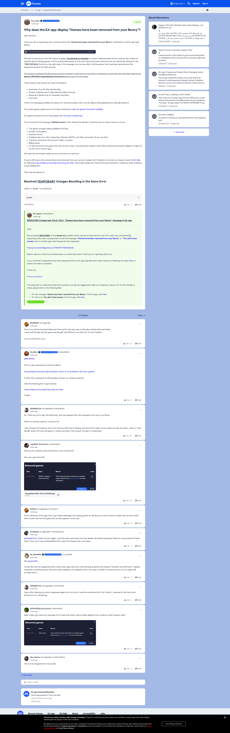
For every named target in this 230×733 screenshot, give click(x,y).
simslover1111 (163, 123)
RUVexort (162, 86)
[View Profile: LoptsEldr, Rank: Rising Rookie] (26, 445)
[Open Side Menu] (22, 3)
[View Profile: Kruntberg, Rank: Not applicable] (26, 533)
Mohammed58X (164, 41)
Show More (27, 675)
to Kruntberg (58, 586)
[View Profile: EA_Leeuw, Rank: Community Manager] (27, 22)
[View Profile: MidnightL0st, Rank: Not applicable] (26, 410)
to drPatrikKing (58, 657)
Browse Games (35, 713)
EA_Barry (34, 352)
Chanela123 (162, 106)
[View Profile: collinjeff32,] (154, 51)
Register (196, 4)
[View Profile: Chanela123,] (154, 96)
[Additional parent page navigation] (32, 10)
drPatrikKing (35, 608)
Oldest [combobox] (141, 315)
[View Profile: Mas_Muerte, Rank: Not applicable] (26, 658)
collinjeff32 (162, 63)
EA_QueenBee (35, 554)
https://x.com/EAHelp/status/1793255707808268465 (50, 247)
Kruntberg (34, 532)
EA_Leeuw (35, 21)
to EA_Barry (53, 509)
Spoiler (29, 197)
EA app (38, 10)
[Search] (188, 3)
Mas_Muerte (35, 657)
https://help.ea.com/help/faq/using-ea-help (54, 163)
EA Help (137, 160)
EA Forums (24, 10)
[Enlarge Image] (83, 52)
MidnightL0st (35, 409)
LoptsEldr (34, 444)
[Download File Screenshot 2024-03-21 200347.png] (58, 494)
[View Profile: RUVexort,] (154, 74)
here (131, 260)
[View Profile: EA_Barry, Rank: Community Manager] (26, 353)
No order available (166, 114)
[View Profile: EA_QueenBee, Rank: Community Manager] (26, 555)
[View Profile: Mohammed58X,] (154, 27)
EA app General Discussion (52, 10)
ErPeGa (33, 509)
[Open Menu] (207, 10)
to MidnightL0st (57, 532)
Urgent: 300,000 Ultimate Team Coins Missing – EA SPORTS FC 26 (180, 26)
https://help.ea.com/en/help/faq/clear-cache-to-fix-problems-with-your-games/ (59, 371)
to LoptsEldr (67, 554)
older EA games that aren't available (87, 109)
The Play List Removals (72, 115)
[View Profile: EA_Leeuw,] (29, 215)
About (75, 713)
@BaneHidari (29, 358)
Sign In (205, 4)
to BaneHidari (47, 214)
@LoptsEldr (32, 561)
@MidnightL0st (30, 538)
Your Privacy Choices (174, 724)
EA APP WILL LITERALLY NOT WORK (174, 94)
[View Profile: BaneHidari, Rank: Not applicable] (26, 324)
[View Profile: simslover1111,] (154, 116)
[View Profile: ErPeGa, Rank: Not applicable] (26, 510)
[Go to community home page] (33, 3)
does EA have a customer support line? (175, 50)
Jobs (102, 713)
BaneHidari (34, 323)
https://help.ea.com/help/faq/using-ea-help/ (44, 389)
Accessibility (89, 713)
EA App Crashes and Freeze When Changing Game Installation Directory (180, 73)
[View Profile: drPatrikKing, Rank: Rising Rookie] (26, 610)
